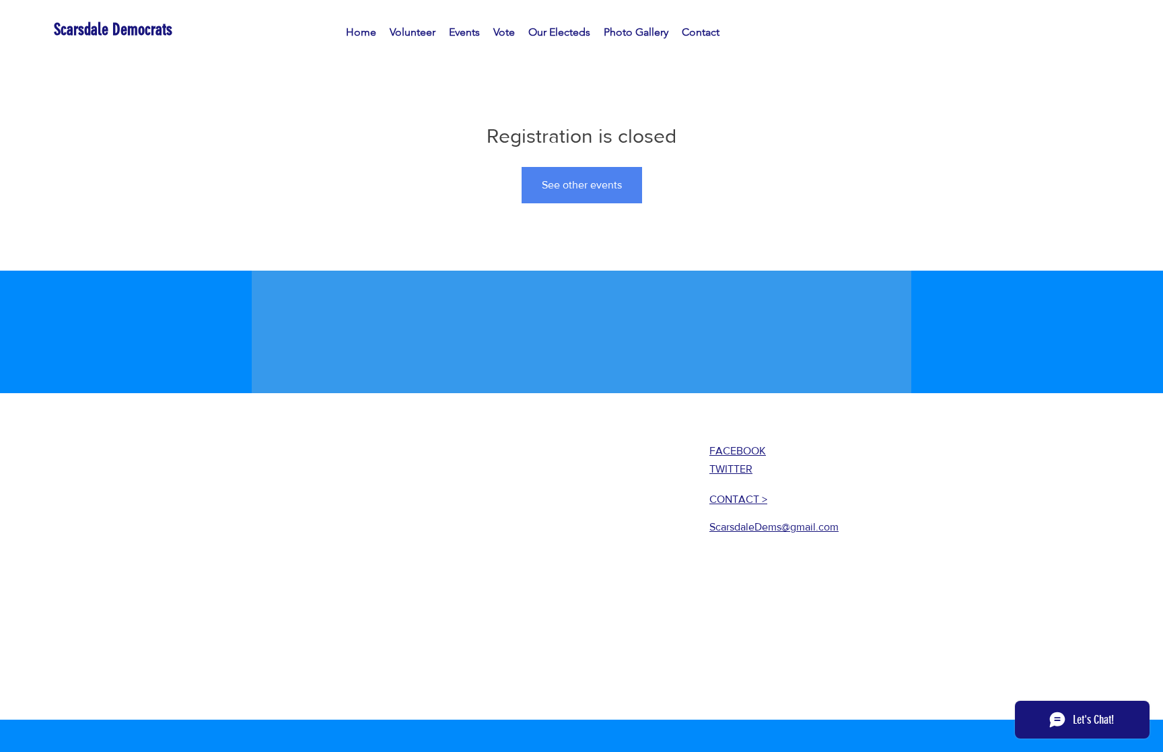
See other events (582, 185)
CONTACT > (738, 499)
